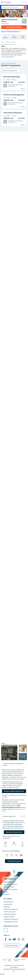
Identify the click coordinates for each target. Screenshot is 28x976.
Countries (8, 42)
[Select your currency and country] (6, 930)
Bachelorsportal (8, 902)
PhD (15, 309)
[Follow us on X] (19, 939)
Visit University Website (14, 27)
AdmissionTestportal (10, 914)
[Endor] (7, 855)
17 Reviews (22, 37)
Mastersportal (8, 904)
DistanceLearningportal (11, 909)
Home (2, 42)
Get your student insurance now (14, 791)
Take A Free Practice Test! (14, 832)
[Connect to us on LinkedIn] (10, 939)
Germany (13, 42)
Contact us (7, 894)
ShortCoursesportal (9, 912)
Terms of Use (5, 960)
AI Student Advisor (9, 887)
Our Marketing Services (11, 889)
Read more (6, 669)
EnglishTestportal (9, 917)
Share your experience (14, 680)
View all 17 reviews (8, 635)
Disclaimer (23, 959)
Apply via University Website (10, 31)
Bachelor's (5, 37)
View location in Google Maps (13, 603)
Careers (6, 892)
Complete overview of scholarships (14, 359)
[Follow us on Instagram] (23, 939)
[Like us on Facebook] (5, 939)
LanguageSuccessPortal (11, 922)
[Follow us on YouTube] (14, 939)
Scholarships (14, 37)
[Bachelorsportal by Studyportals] (6, 2)
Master (9, 309)
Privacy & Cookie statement (16, 960)
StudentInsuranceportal (11, 919)
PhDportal (7, 907)
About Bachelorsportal (10, 884)
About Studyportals (9, 882)
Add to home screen (12, 945)
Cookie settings (9, 960)
